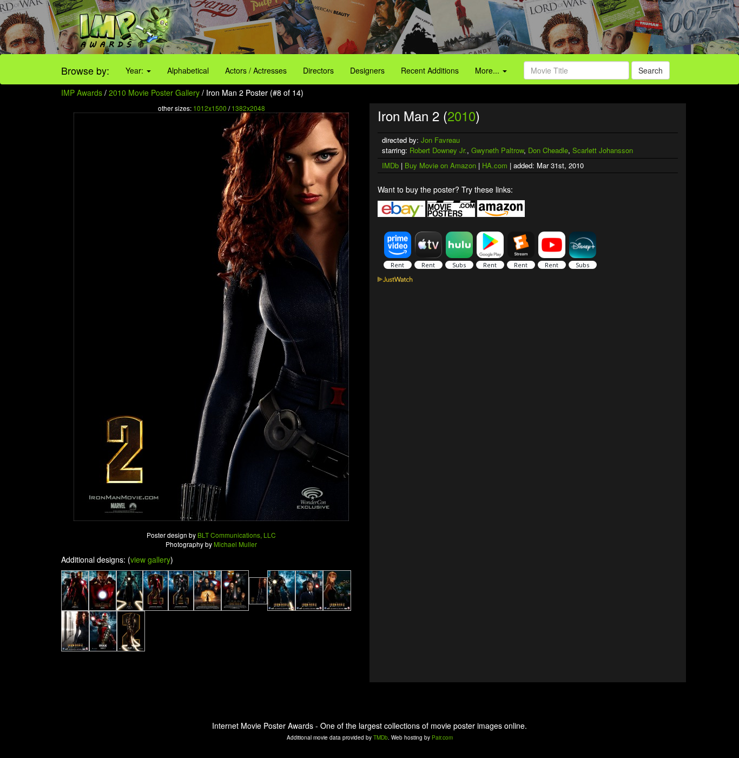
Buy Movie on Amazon (440, 165)
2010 (461, 115)
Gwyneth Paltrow (497, 150)
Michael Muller (235, 544)
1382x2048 (248, 108)
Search (650, 70)
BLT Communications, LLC (236, 534)
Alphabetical (188, 70)
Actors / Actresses (256, 70)
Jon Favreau (440, 140)
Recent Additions (430, 70)
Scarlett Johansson (602, 150)
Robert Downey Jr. (438, 150)
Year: (136, 70)
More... (488, 70)
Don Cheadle (548, 150)
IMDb (390, 165)
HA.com (494, 165)
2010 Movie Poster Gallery (154, 92)
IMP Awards (81, 92)
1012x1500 (210, 108)
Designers (367, 70)
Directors (318, 70)
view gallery (150, 559)
